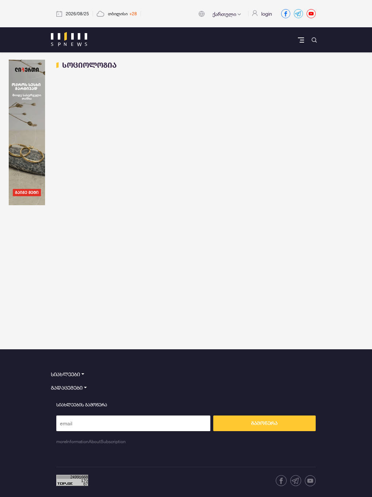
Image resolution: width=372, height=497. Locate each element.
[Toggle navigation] (302, 40)
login (266, 14)
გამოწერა (264, 423)
